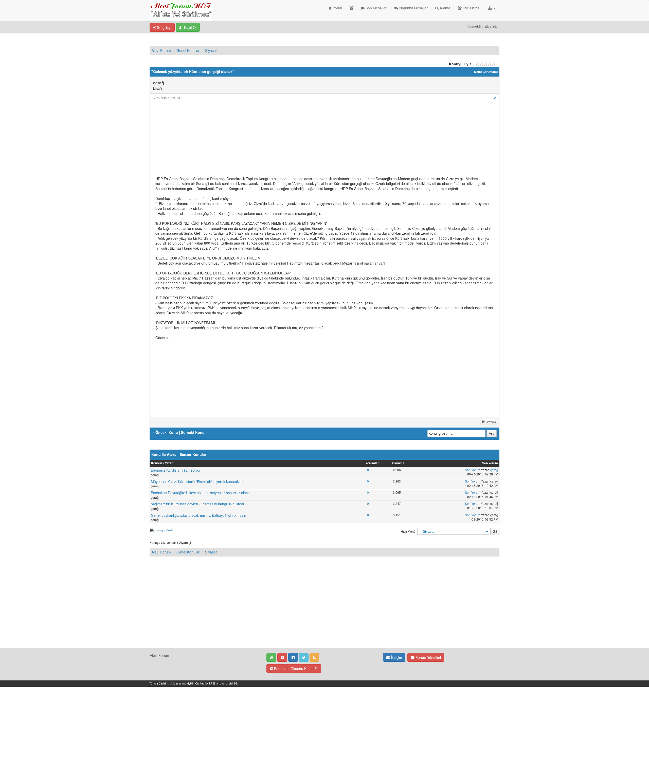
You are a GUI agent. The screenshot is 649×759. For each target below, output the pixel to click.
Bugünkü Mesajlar (413, 7)
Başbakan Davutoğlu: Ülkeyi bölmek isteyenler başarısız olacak (201, 492)
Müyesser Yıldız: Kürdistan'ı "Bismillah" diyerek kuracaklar (197, 481)
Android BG (229, 683)
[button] (491, 7)
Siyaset (211, 50)
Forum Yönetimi (427, 657)
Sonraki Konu (193, 432)
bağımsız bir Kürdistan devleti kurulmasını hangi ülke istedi (197, 503)
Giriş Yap (163, 27)
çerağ (494, 470)
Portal (337, 7)
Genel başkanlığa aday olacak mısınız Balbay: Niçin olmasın (198, 515)
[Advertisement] (307, 140)
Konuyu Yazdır (164, 530)
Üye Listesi (471, 7)
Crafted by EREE (205, 683)
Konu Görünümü (486, 72)
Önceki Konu (166, 432)
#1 (495, 98)
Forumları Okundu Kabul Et (295, 668)
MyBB (170, 683)
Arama (444, 7)
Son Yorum (472, 470)
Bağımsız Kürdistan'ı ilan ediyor (176, 470)
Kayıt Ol (189, 27)
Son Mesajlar (376, 7)
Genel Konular (188, 50)
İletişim (396, 657)
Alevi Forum (161, 50)
